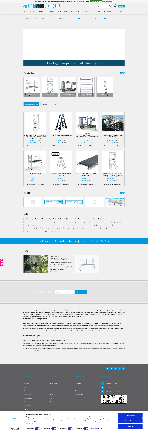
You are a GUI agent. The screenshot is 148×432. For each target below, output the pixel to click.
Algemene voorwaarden (30, 387)
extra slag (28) (53, 222)
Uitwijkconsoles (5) (63, 219)
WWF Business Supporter (58, 259)
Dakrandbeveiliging (81, 11)
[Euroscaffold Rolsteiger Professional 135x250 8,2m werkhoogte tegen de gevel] (113, 162)
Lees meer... (53, 271)
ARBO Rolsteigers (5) (30, 219)
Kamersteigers (43, 11)
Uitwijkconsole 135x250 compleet (113, 136)
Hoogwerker (107, 11)
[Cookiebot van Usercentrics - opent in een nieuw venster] (14, 428)
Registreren (78, 383)
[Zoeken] (110, 6)
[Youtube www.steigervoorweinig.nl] (119, 368)
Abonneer (82, 292)
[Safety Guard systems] (115, 202)
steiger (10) (115, 228)
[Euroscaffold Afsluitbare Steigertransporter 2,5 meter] (87, 123)
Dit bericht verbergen (96, 1)
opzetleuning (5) (46, 228)
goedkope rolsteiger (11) (81, 222)
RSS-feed (52, 402)
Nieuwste (44, 104)
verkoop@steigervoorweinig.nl (113, 391)
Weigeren (130, 426)
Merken (51, 394)
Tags (51, 398)
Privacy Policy (27, 394)
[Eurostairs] (74, 202)
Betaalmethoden (28, 398)
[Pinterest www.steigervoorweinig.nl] (115, 368)
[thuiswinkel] (113, 407)
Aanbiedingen (53, 390)
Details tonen (95, 428)
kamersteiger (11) (96, 222)
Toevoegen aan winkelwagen (36, 146)
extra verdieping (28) (66, 222)
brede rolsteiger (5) (94, 219)
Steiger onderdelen (55, 11)
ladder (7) (106, 222)
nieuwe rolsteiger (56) (107, 225)
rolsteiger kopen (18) (84, 228)
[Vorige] (121, 73)
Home (25, 11)
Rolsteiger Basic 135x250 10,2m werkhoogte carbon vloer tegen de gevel (35, 137)
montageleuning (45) (30, 225)
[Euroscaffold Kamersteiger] (35, 162)
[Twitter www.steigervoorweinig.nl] (111, 368)
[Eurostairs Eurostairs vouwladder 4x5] (61, 123)
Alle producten (53, 383)
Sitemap (26, 409)
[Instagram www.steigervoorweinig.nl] (123, 368)
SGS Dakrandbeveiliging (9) (47, 219)
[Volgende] (123, 73)
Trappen (99, 11)
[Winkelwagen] (115, 6)
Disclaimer (26, 390)
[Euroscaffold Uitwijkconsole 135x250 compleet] (113, 123)
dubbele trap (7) (29, 222)
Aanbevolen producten (31, 104)
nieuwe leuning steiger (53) (46, 225)
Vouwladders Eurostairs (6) (78, 219)
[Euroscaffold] (53, 202)
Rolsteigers (33, 11)
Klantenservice (27, 405)
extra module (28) (41, 222)
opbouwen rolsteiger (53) (31, 228)
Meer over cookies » (108, 1)
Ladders (92, 11)
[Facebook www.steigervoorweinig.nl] (107, 368)
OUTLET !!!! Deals (118, 11)
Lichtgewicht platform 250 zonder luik (86, 174)
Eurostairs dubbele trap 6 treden (61, 174)
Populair (54, 104)
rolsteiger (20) (57, 228)
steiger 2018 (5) (29, 231)
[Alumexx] (32, 202)
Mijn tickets (78, 390)
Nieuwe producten (54, 387)
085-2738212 (109, 387)
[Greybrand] (94, 202)
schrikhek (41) (97, 228)
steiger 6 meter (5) (42, 231)
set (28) (106, 228)
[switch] (53, 428)
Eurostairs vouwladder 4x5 (61, 135)
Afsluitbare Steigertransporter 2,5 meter (87, 136)
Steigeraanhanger (68, 11)
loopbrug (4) (116, 222)
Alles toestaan (130, 415)
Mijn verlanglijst (79, 394)
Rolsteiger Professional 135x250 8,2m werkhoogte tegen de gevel (112, 175)
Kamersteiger (35, 174)
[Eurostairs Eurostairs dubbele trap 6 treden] (61, 162)
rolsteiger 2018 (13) (70, 228)
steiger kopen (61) (55, 231)
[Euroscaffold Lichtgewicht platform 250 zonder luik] (87, 162)
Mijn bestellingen (79, 387)
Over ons (121, 6)
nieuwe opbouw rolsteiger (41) (65, 225)
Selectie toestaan (130, 421)
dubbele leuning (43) (108, 219)
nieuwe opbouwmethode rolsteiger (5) (87, 225)
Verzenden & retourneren (30, 402)
